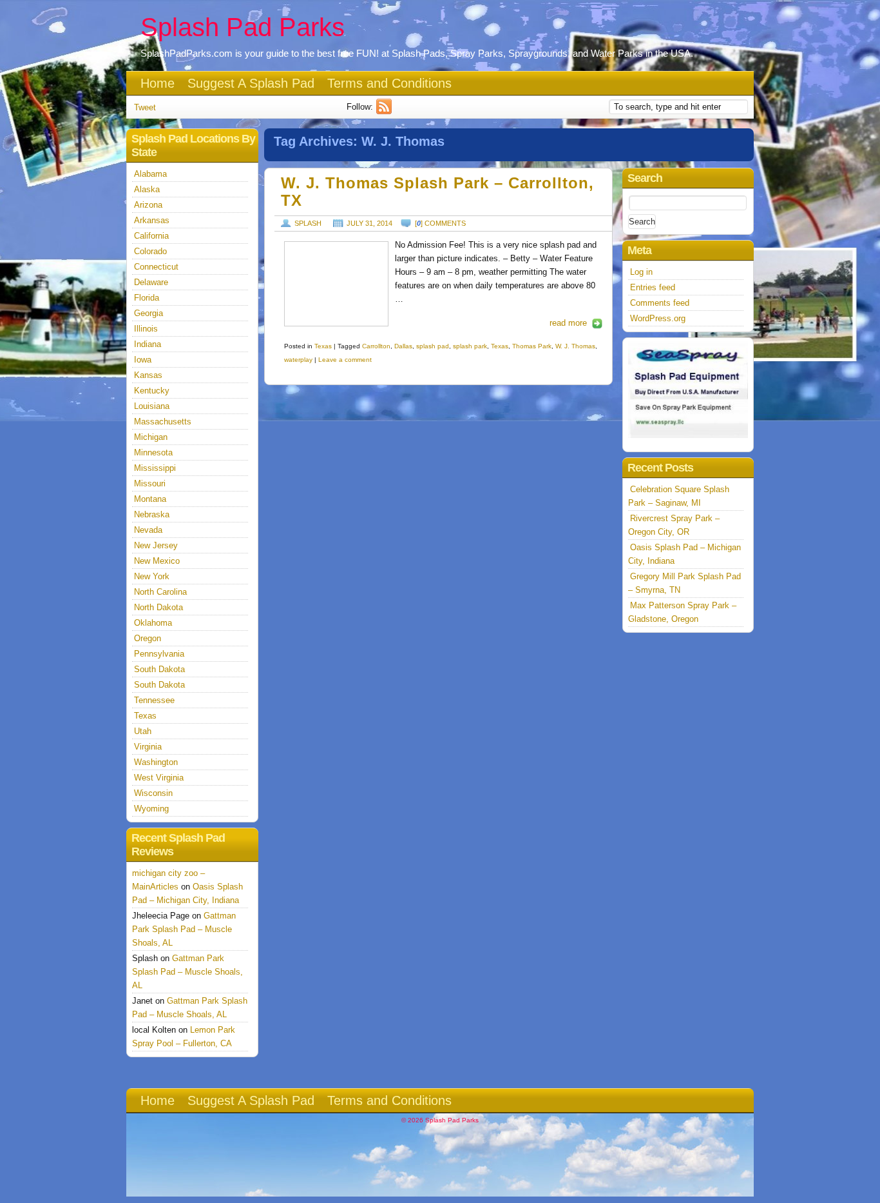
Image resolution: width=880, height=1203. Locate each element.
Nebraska (151, 514)
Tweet (145, 107)
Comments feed (659, 303)
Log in (641, 272)
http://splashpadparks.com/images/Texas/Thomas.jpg (336, 283)
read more (568, 323)
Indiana (147, 344)
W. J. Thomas (575, 346)
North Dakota (158, 607)
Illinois (146, 328)
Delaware (151, 282)
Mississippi (155, 468)
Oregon (147, 638)
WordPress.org (657, 318)
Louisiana (151, 406)
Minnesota (153, 452)
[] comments (440, 223)
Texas (323, 346)
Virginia (148, 746)
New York (151, 576)
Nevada (148, 530)
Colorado (150, 251)
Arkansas (151, 220)
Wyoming (151, 808)
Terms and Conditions (389, 83)
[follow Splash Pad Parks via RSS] (385, 111)
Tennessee (154, 700)
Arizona (148, 205)
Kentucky (151, 390)
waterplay (298, 359)
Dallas (403, 346)
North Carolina (160, 592)
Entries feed (652, 287)
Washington (156, 762)
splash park (470, 346)
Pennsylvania (159, 654)
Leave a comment (345, 359)
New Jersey (156, 545)
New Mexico (157, 561)
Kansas (148, 375)
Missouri (150, 483)
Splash (307, 223)
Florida (146, 298)
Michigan (150, 437)
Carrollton (376, 346)
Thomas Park (531, 346)
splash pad (432, 346)
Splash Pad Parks (242, 27)
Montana (150, 499)
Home (157, 83)
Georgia (148, 313)
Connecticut (156, 267)
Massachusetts (162, 421)
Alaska (147, 189)
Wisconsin (153, 793)
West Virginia (159, 777)
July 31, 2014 (369, 223)
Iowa (142, 359)
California (151, 236)
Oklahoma (153, 623)
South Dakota (159, 669)
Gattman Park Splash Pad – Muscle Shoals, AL (184, 929)
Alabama (150, 174)
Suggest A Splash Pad (250, 83)
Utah (142, 731)
